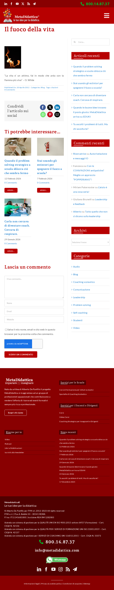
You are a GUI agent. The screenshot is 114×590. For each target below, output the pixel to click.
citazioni (54, 87)
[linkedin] (5, 3)
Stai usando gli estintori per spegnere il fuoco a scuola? (82, 451)
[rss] (28, 3)
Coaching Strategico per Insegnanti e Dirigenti (78, 421)
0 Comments (9, 90)
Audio (76, 266)
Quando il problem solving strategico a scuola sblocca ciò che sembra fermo (89, 71)
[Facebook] (42, 107)
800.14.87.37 (98, 3)
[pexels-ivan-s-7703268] (17, 138)
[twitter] (23, 3)
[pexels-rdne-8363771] (17, 199)
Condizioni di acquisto (72, 584)
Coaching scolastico (84, 281)
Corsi (61, 413)
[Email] (57, 114)
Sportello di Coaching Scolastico (73, 394)
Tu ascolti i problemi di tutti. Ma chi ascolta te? (78, 478)
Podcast (8, 444)
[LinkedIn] (57, 107)
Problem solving (82, 304)
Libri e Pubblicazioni (13, 448)
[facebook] (11, 3)
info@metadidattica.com (57, 550)
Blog (43, 87)
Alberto (77, 211)
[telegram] (34, 3)
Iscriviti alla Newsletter (14, 452)
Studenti (78, 320)
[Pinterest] (50, 114)
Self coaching (80, 312)
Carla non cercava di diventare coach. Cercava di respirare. (84, 459)
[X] (50, 107)
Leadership (79, 297)
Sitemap (86, 584)
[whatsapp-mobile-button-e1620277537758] (57, 557)
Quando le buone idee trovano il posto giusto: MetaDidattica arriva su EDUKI (89, 112)
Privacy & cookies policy (51, 584)
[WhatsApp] (43, 114)
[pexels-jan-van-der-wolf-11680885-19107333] (50, 138)
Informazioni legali (32, 584)
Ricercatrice (79, 153)
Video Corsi (64, 417)
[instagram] (60, 569)
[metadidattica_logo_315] (21, 9)
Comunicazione (81, 289)
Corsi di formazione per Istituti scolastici (76, 390)
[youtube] (17, 3)
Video (76, 327)
